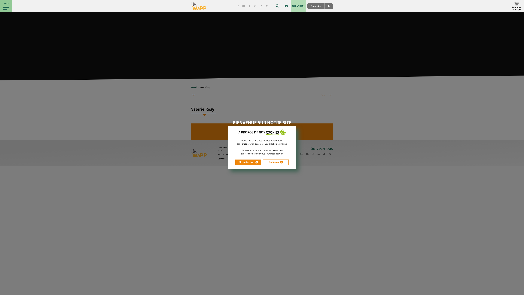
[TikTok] (260, 6)
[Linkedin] (255, 6)
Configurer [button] (274, 162)
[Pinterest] (266, 6)
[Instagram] (238, 6)
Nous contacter (286, 6)
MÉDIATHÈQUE (298, 6)
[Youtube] (243, 6)
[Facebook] (249, 6)
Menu (6, 3)
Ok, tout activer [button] (246, 162)
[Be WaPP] (198, 6)
